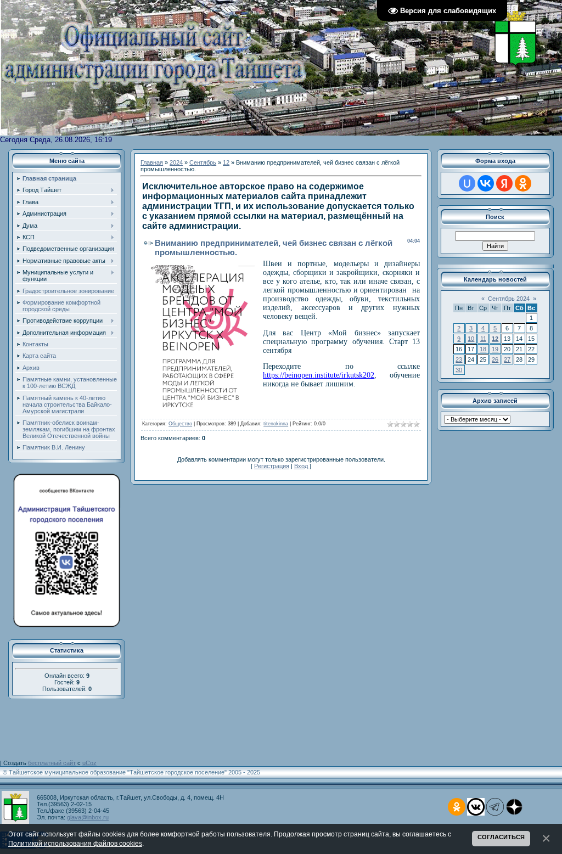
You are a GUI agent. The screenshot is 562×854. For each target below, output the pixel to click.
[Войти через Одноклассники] (523, 183)
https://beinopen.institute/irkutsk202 (318, 375)
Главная (151, 162)
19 (495, 349)
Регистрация (271, 466)
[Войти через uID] (467, 183)
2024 (176, 162)
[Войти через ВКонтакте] (485, 183)
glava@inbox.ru (88, 817)
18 (483, 349)
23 (459, 359)
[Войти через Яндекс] (504, 183)
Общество (180, 423)
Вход (301, 466)
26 (495, 359)
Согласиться (501, 837)
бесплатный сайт (52, 763)
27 (507, 359)
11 (483, 338)
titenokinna (275, 423)
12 (226, 162)
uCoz (89, 763)
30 (459, 370)
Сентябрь (202, 162)
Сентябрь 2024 (509, 298)
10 (471, 338)
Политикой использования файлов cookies (75, 843)
